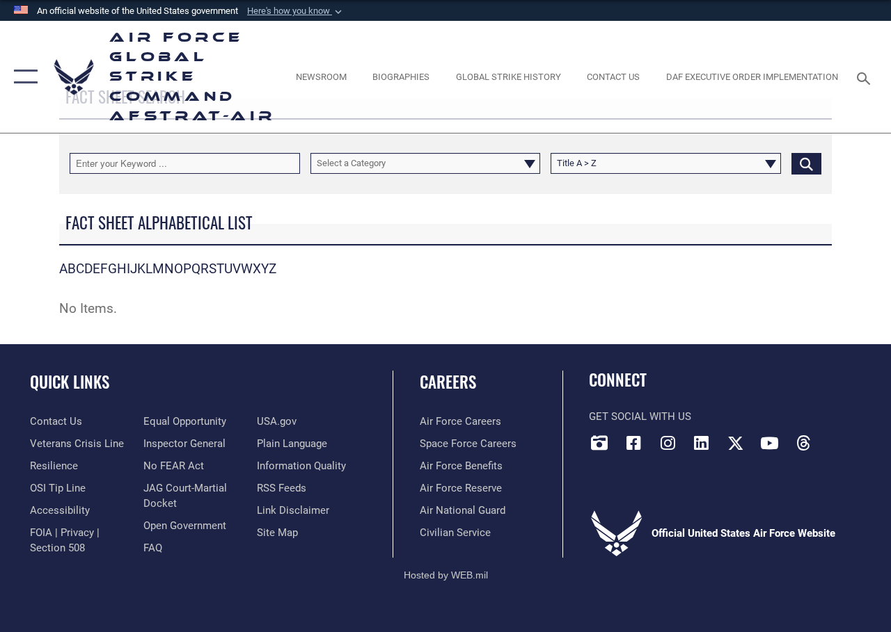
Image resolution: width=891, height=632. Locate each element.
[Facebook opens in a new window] (633, 442)
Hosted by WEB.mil (446, 575)
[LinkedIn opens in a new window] (701, 442)
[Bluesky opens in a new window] (837, 438)
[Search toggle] (866, 77)
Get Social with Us (640, 416)
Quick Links (69, 382)
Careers (448, 382)
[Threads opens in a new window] (803, 442)
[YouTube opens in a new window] (769, 442)
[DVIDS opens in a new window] (599, 442)
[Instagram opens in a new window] (667, 442)
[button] (296, 11)
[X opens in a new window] (735, 442)
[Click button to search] (806, 163)
